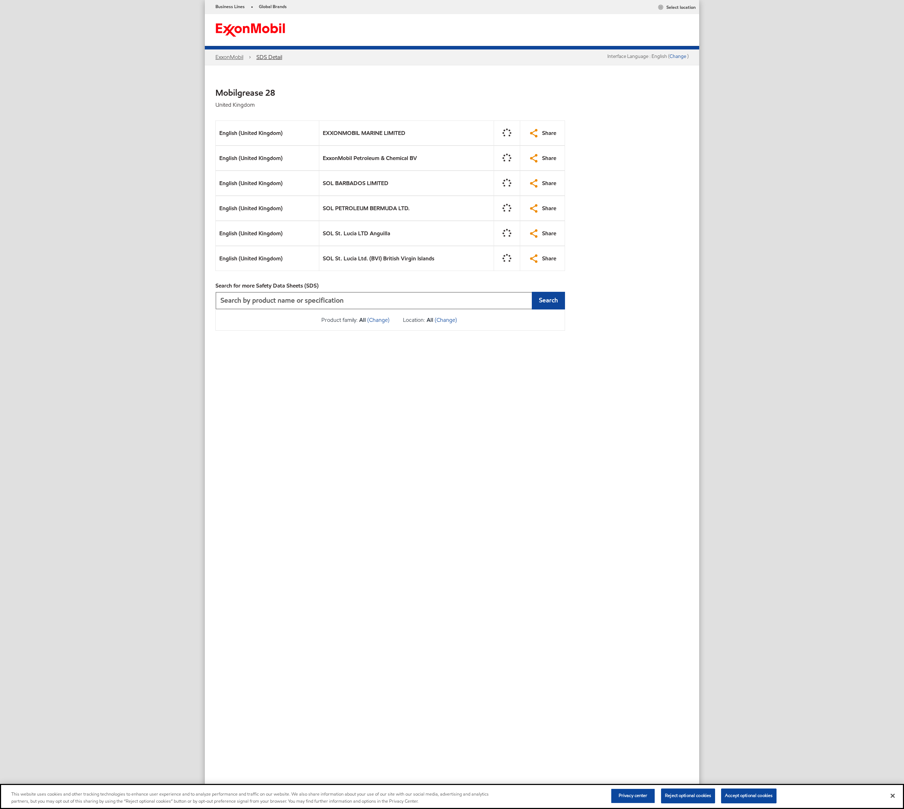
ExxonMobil (229, 57)
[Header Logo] (250, 29)
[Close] (892, 795)
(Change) (378, 320)
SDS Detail (269, 57)
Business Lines (230, 7)
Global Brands (273, 7)
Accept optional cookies (749, 795)
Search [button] (548, 300)
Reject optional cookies (688, 795)
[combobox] (390, 300)
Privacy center (633, 795)
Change (678, 56)
